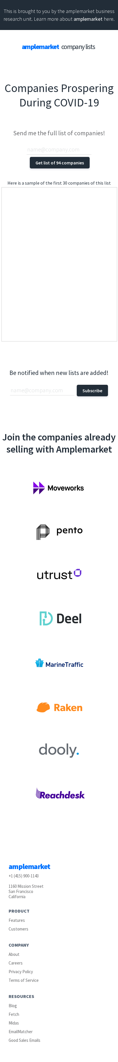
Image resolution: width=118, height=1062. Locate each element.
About (14, 954)
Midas (14, 1023)
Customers (18, 929)
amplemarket (88, 19)
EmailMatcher (21, 1031)
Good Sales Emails (24, 1040)
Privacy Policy (21, 971)
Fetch (14, 1014)
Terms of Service (24, 980)
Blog (13, 1005)
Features (17, 920)
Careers (16, 963)
